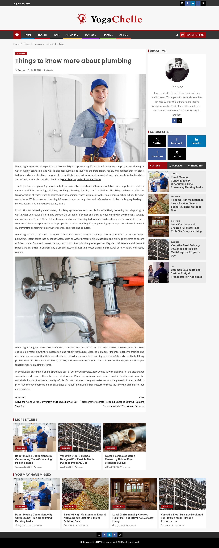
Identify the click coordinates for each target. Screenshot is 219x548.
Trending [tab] (197, 165)
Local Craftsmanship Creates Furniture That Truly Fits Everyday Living (186, 228)
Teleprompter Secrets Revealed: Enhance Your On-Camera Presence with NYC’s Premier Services (112, 401)
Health (42, 34)
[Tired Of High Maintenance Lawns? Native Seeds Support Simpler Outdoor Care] (158, 204)
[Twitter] (179, 120)
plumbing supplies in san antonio (81, 179)
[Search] (177, 35)
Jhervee (21, 70)
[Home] (17, 34)
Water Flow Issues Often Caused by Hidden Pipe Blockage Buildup (120, 459)
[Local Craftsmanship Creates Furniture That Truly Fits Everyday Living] (158, 226)
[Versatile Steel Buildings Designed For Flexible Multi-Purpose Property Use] (158, 249)
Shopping (72, 34)
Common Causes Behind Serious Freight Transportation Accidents (186, 273)
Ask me (123, 34)
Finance (108, 34)
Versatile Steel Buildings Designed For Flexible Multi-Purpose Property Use (77, 459)
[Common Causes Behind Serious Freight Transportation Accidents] (158, 272)
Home (28, 34)
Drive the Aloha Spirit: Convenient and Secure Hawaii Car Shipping (46, 401)
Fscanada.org (108, 541)
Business (90, 34)
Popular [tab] (177, 165)
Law (172, 266)
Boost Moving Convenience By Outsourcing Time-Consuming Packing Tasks (33, 459)
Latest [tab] (156, 165)
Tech (56, 34)
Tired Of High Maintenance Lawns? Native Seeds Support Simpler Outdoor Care (85, 518)
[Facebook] (174, 120)
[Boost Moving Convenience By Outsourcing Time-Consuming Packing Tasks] (158, 181)
